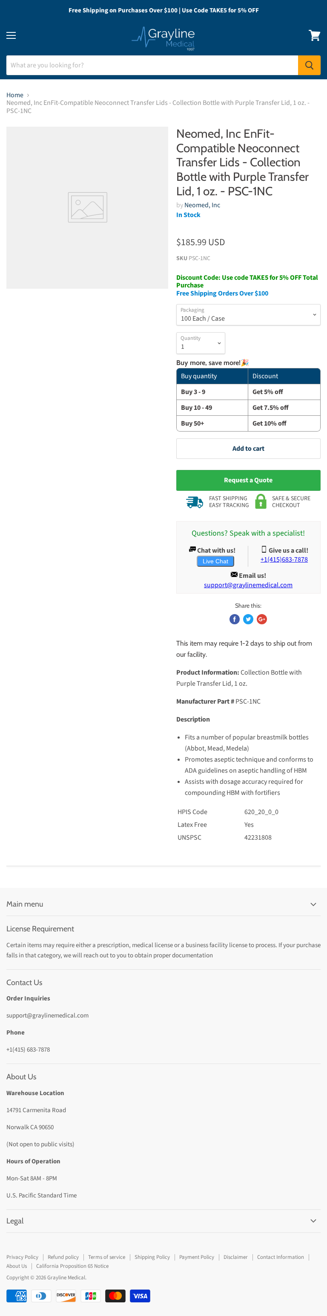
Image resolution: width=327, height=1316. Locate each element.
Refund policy (63, 1257)
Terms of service (106, 1257)
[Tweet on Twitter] (248, 619)
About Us (16, 1266)
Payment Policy (196, 1257)
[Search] (309, 65)
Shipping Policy (152, 1257)
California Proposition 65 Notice (72, 1266)
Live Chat (215, 561)
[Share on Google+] (262, 619)
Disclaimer (236, 1257)
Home (14, 95)
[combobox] (152, 65)
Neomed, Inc (202, 205)
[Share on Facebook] (234, 619)
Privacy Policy (22, 1257)
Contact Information (280, 1257)
